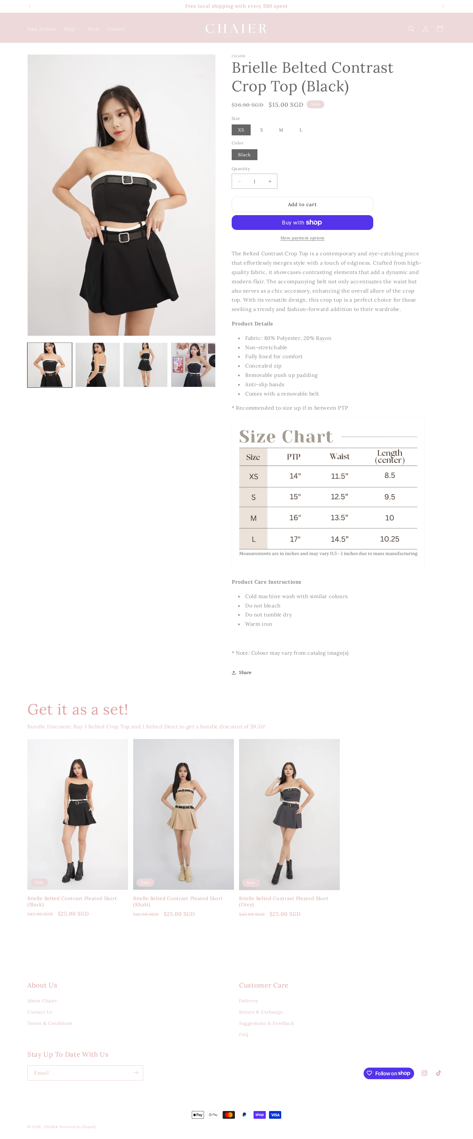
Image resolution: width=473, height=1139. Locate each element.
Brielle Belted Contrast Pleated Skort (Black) (72, 901)
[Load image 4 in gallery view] (193, 364)
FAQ (243, 1034)
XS (241, 130)
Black (244, 155)
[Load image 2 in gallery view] (97, 364)
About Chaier (42, 1001)
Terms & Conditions (50, 1023)
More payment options (303, 237)
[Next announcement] (443, 6)
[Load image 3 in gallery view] (145, 364)
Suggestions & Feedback (266, 1023)
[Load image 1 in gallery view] (49, 364)
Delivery (248, 1001)
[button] (72, 29)
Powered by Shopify (78, 1127)
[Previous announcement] (30, 6)
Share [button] (245, 672)
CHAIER (50, 1127)
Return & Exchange (261, 1012)
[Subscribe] (136, 1072)
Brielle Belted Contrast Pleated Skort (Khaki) (178, 901)
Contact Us (39, 1012)
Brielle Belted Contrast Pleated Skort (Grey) (284, 901)
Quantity (241, 168)
